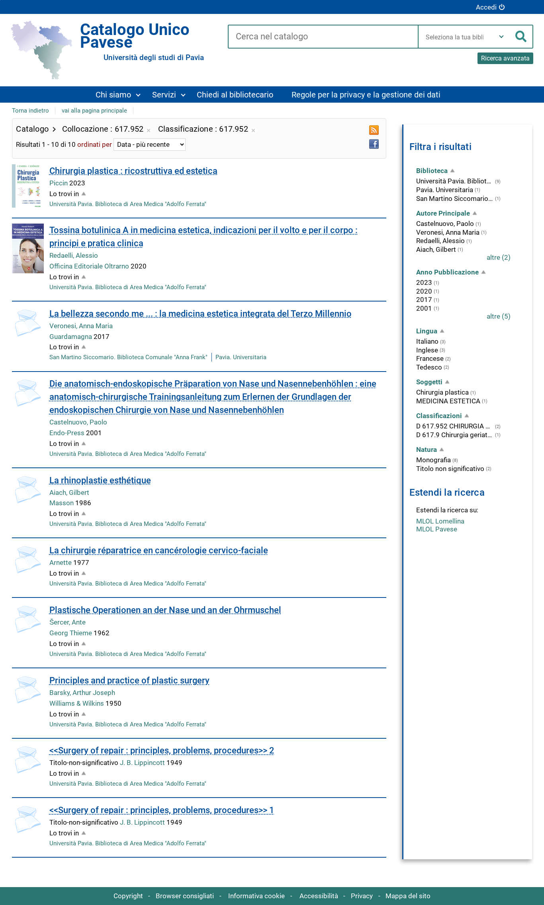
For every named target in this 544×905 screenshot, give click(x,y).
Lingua (426, 331)
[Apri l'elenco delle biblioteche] (501, 37)
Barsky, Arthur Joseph (82, 693)
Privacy (362, 896)
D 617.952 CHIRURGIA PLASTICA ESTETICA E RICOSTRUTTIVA (455, 426)
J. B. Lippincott (143, 763)
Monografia (433, 460)
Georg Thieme (71, 633)
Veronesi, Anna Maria (81, 326)
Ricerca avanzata (505, 58)
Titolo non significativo (450, 469)
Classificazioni (439, 416)
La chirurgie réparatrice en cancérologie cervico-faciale (158, 550)
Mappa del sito (408, 896)
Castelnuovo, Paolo (78, 422)
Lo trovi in (64, 194)
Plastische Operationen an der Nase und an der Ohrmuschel (165, 610)
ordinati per (94, 144)
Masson (62, 503)
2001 (424, 308)
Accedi (486, 7)
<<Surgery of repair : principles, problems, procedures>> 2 (161, 750)
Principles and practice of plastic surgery (129, 680)
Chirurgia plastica (442, 392)
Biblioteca (432, 171)
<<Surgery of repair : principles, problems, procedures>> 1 (161, 810)
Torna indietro (30, 110)
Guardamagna (71, 337)
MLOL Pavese (436, 529)
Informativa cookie (256, 896)
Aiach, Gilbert (69, 492)
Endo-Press (67, 433)
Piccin (59, 183)
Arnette (61, 562)
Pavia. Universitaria (240, 357)
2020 (424, 291)
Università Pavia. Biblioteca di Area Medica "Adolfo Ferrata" (127, 204)
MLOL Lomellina (440, 521)
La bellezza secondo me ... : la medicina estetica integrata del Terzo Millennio (200, 314)
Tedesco (429, 367)
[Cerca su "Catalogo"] (323, 37)
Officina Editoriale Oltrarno (90, 266)
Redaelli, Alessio (73, 255)
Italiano (427, 341)
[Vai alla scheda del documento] (28, 186)
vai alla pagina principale (94, 110)
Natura (426, 449)
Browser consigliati (185, 896)
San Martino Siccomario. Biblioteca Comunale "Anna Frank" (128, 357)
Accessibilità (318, 896)
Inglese (427, 350)
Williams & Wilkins (77, 703)
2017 (424, 300)
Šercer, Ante (67, 622)
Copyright (128, 896)
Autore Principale (443, 213)
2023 (424, 282)
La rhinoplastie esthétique (100, 480)
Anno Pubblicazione (447, 272)
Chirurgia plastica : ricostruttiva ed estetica (133, 171)
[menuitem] (117, 94)
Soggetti (429, 382)
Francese (430, 358)
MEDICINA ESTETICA (448, 401)
